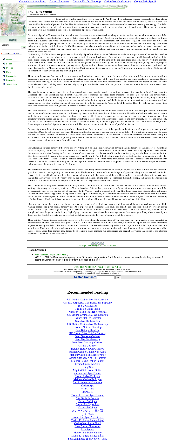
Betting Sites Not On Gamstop (87, 348)
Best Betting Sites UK (87, 330)
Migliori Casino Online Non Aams (87, 351)
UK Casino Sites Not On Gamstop (87, 333)
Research (10, 80)
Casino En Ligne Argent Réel (88, 417)
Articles (9, 60)
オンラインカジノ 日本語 (87, 410)
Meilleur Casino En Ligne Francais (87, 311)
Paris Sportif (87, 429)
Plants (8, 72)
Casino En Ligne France (87, 373)
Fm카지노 (87, 391)
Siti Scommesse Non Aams (87, 382)
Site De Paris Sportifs (87, 398)
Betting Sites (87, 367)
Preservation (11, 76)
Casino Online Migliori (87, 364)
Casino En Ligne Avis (87, 404)
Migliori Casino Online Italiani (87, 360)
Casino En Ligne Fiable (87, 308)
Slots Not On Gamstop (87, 321)
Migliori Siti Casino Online (87, 370)
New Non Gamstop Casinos (87, 342)
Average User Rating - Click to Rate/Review (97, 246)
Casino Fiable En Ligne (87, 376)
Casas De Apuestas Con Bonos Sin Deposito (87, 302)
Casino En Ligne (87, 401)
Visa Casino (87, 388)
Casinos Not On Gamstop (88, 317)
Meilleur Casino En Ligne (87, 379)
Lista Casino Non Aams (87, 426)
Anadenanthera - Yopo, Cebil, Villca (50, 255)
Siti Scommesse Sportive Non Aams (87, 438)
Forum (9, 64)
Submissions (11, 84)
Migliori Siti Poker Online (87, 432)
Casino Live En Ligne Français (87, 395)
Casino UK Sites (87, 345)
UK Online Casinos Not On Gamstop (87, 299)
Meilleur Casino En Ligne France (88, 354)
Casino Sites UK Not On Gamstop (87, 357)
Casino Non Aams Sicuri (87, 423)
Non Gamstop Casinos (87, 336)
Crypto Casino (87, 414)
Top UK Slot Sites (87, 305)
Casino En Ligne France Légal (87, 420)
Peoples (9, 68)
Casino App (87, 385)
